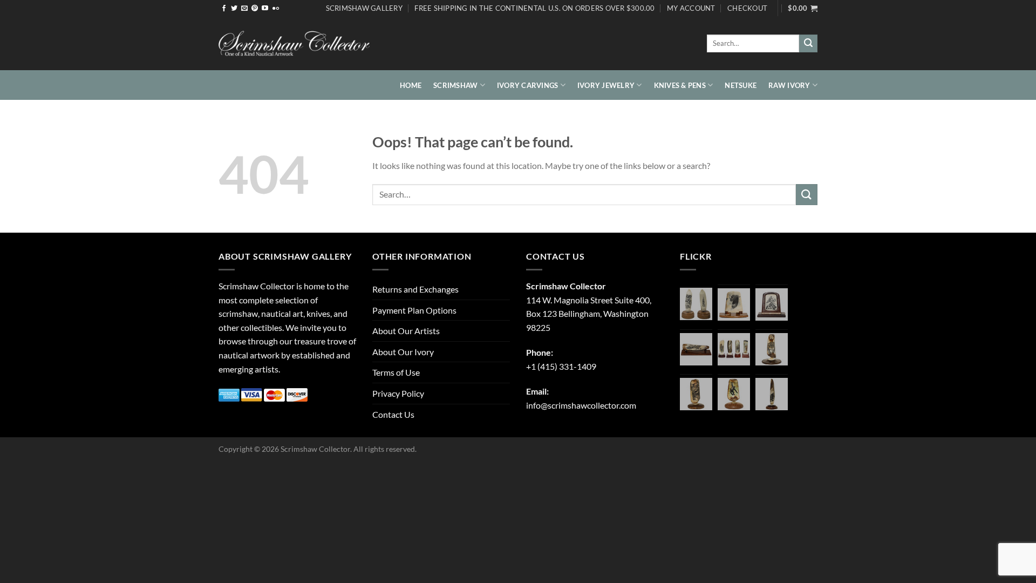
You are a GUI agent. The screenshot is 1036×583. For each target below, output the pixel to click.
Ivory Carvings (527, 85)
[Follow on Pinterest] (254, 8)
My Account (691, 8)
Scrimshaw (455, 85)
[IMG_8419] (734, 394)
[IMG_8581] (734, 349)
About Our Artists (406, 331)
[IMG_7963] (696, 303)
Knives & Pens (680, 85)
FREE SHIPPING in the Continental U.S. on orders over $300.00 (534, 8)
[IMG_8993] (734, 304)
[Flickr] (275, 8)
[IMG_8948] (771, 304)
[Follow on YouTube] (265, 8)
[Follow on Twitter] (234, 8)
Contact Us (393, 414)
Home (410, 85)
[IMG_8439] (771, 349)
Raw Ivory (789, 85)
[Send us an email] (244, 8)
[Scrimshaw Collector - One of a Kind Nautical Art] (294, 44)
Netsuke (740, 85)
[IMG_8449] (696, 349)
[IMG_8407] (696, 394)
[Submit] (808, 44)
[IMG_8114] (771, 394)
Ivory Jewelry (606, 85)
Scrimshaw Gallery (364, 8)
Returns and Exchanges (415, 289)
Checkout (747, 8)
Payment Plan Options (414, 310)
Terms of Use (396, 372)
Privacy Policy (398, 393)
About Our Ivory (403, 352)
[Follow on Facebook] (224, 8)
